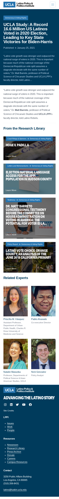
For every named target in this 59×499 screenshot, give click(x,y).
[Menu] (53, 4)
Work (9, 427)
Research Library (16, 448)
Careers (11, 458)
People (10, 430)
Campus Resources (17, 462)
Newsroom (12, 445)
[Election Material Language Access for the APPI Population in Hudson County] (29, 179)
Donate (11, 455)
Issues (10, 423)
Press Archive (14, 452)
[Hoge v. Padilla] (29, 148)
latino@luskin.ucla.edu (15, 490)
